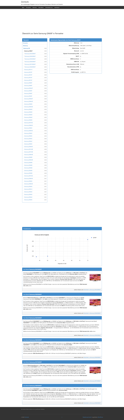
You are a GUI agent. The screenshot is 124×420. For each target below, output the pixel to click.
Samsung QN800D (28, 101)
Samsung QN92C (28, 136)
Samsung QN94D (28, 117)
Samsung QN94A (28, 197)
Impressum (56, 7)
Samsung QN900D (28, 106)
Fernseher (28, 7)
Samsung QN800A (28, 178)
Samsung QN (26, 48)
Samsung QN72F (28, 75)
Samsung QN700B (28, 152)
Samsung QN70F (28, 72)
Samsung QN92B (28, 165)
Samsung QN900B (28, 160)
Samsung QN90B (28, 162)
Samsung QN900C (28, 130)
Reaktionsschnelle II (87, 417)
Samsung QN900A (28, 183)
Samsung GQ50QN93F (30, 56)
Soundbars (41, 7)
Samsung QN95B (28, 173)
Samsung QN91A (28, 189)
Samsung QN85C (28, 128)
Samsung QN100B (28, 149)
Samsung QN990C (28, 146)
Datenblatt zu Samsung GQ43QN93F (92, 289)
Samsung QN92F (28, 93)
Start (23, 7)
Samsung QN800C (28, 125)
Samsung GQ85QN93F (30, 67)
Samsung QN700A (28, 176)
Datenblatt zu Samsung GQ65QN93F (92, 357)
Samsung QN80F (28, 83)
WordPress (100, 417)
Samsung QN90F (28, 90)
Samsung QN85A (28, 181)
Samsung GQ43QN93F (30, 53)
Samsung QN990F (28, 98)
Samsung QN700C (28, 122)
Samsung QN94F (28, 96)
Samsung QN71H (28, 69)
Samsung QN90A (28, 186)
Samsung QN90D (28, 109)
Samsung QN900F (28, 88)
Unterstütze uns (49, 7)
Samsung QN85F (28, 85)
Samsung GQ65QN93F (30, 61)
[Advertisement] (62, 21)
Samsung (25, 45)
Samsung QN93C (28, 138)
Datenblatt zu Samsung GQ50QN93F (92, 313)
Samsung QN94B (28, 170)
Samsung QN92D (28, 112)
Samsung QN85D (28, 104)
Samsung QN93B (28, 168)
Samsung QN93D (28, 114)
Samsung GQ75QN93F (30, 64)
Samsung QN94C (28, 141)
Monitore (35, 7)
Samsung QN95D (28, 120)
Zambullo (25, 1)
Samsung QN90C (28, 133)
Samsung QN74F (28, 80)
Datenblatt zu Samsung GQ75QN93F (92, 381)
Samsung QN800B (28, 154)
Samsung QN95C (28, 144)
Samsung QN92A (28, 191)
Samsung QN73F (28, 77)
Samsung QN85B (28, 157)
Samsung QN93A (28, 194)
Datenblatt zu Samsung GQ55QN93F (92, 335)
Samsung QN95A (28, 199)
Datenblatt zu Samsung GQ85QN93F (92, 403)
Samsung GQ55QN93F (30, 59)
